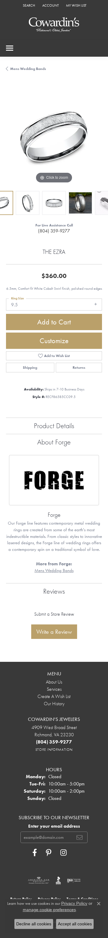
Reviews (54, 591)
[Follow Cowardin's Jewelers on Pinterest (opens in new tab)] (48, 852)
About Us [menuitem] (54, 682)
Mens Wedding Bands (28, 68)
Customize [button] (54, 340)
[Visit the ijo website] (73, 880)
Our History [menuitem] (54, 703)
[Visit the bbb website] (58, 880)
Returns (79, 367)
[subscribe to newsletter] (79, 837)
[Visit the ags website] (39, 880)
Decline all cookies (33, 923)
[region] (54, 136)
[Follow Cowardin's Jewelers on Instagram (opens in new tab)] (63, 852)
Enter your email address (54, 826)
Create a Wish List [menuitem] (54, 696)
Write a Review (54, 632)
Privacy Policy (74, 903)
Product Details (54, 425)
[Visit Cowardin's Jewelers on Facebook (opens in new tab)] (34, 852)
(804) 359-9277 (54, 231)
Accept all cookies (75, 923)
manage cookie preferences (49, 909)
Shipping (30, 367)
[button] (28, 5)
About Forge (54, 442)
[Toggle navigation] (9, 48)
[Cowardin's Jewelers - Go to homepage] (54, 25)
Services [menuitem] (54, 689)
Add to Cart (54, 322)
